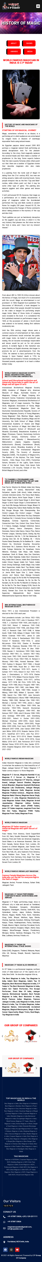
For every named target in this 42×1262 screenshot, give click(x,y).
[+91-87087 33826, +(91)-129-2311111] (4, 1217)
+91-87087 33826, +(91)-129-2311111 (22, 1216)
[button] (38, 6)
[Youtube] (17, 1250)
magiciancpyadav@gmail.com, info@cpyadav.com (20, 1228)
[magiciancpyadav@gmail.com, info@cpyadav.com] (4, 1228)
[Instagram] (11, 1250)
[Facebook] (5, 1250)
